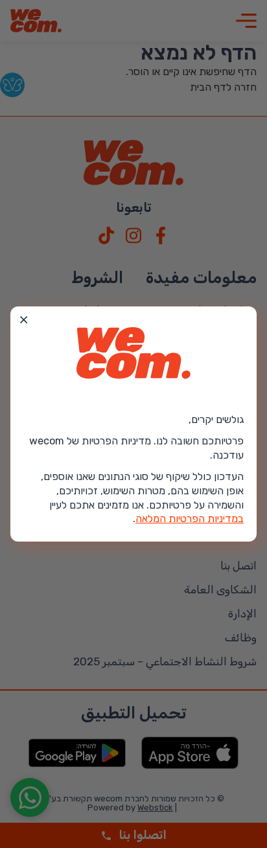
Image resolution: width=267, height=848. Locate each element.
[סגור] (24, 320)
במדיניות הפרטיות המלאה (189, 518)
